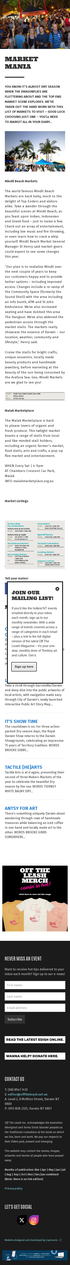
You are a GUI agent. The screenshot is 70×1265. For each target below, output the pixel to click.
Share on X (22, 1220)
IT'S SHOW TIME (21, 721)
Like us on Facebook (10, 1220)
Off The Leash (11, 7)
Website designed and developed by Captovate (31, 1240)
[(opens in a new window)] (35, 898)
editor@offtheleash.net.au (27, 1094)
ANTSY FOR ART (21, 808)
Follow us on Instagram (34, 1220)
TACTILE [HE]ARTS (23, 767)
